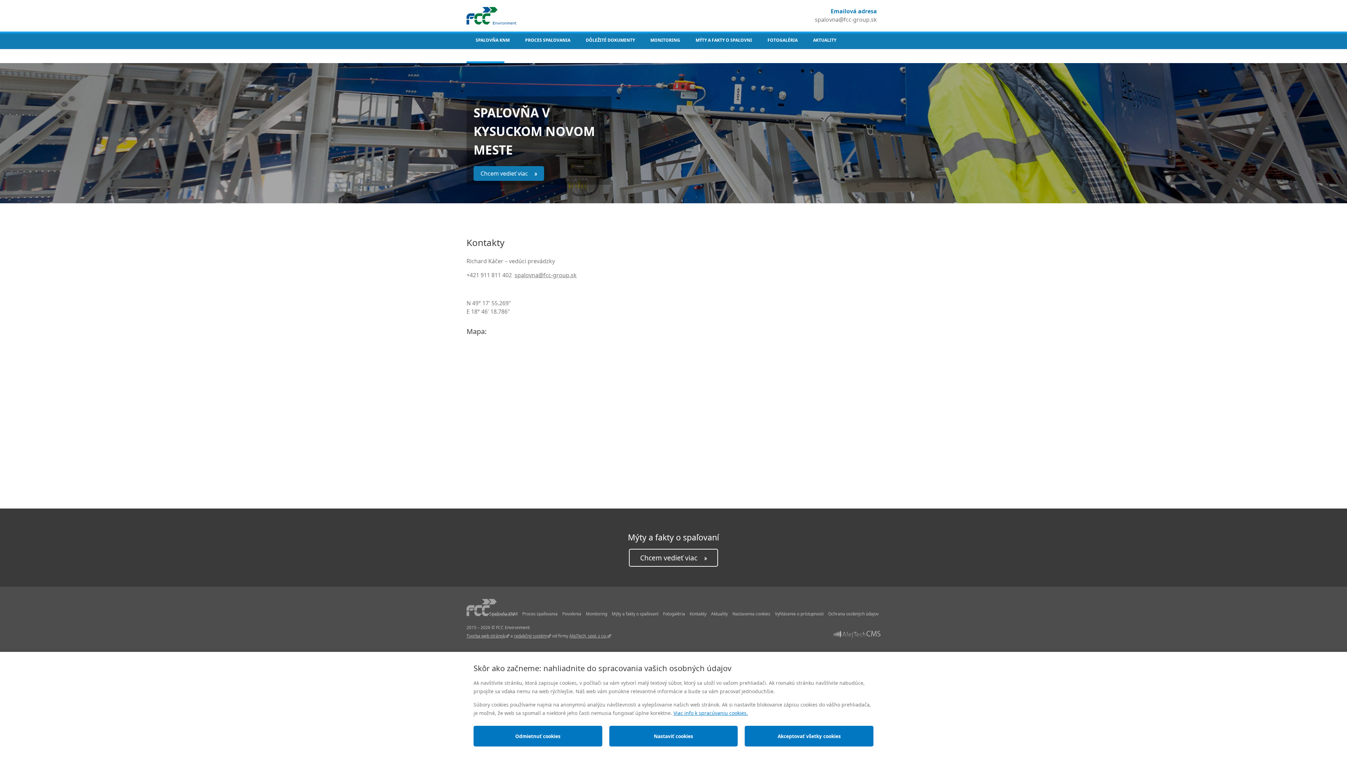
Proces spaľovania (547, 40)
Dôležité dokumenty (610, 40)
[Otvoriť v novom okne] (857, 634)
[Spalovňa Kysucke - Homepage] (491, 15)
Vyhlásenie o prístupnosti (799, 614)
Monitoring (665, 40)
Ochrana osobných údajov (853, 614)
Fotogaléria (783, 40)
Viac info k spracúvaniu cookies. (711, 713)
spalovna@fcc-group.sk (846, 19)
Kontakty (485, 54)
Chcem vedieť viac (505, 173)
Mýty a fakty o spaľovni (724, 40)
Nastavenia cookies (751, 614)
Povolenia (571, 614)
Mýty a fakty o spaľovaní (635, 614)
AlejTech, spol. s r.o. (588, 636)
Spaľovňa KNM (493, 40)
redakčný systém (530, 636)
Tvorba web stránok (486, 636)
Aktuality (824, 40)
